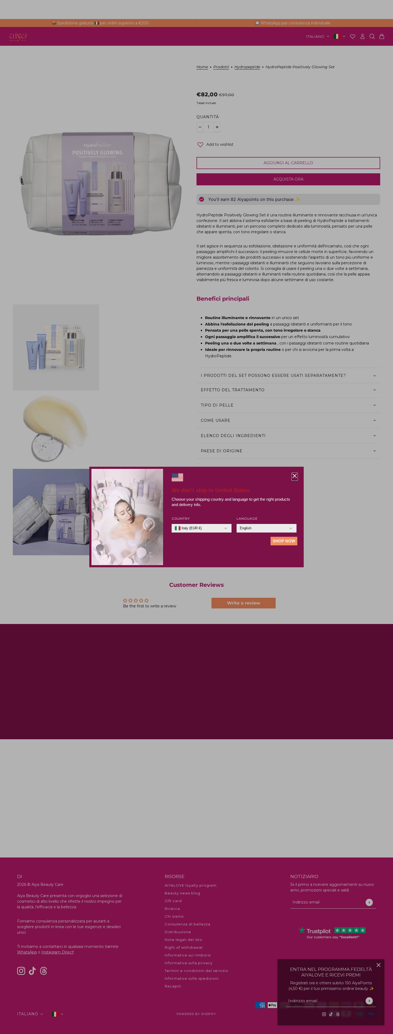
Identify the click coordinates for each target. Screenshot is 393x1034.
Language (247, 518)
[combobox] (188, 528)
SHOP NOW (284, 541)
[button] (294, 476)
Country (181, 518)
